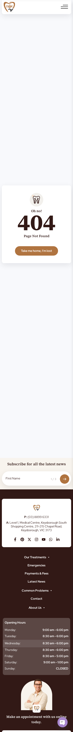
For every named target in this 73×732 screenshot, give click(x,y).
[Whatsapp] (50, 539)
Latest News (36, 581)
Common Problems (35, 591)
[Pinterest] (22, 539)
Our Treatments (35, 557)
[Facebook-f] (15, 539)
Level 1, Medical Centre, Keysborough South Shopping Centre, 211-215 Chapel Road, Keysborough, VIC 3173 (36, 526)
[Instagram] (36, 539)
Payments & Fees (36, 573)
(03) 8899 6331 (36, 517)
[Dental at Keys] (9, 7)
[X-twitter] (29, 539)
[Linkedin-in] (57, 539)
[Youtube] (43, 539)
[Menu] (64, 7)
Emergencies (36, 565)
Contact (36, 599)
